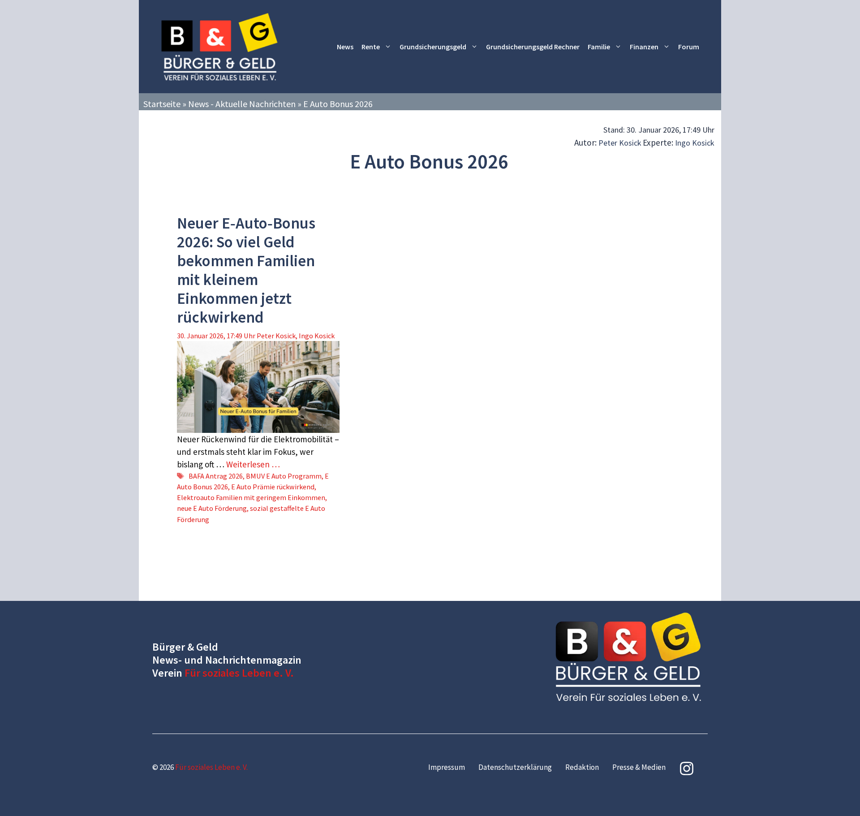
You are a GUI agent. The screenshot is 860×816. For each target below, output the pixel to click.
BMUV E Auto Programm (284, 475)
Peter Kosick (619, 143)
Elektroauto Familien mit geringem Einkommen (251, 497)
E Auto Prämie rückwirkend (272, 486)
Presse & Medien (639, 767)
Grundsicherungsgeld (433, 46)
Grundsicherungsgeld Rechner (533, 46)
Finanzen (644, 46)
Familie (599, 46)
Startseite (162, 103)
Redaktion (582, 767)
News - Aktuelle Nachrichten (242, 103)
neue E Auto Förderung (212, 508)
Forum (688, 46)
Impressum (446, 767)
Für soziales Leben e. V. (239, 673)
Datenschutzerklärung (515, 767)
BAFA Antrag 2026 (216, 475)
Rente (370, 46)
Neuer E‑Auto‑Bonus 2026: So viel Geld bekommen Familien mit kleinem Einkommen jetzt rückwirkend (246, 270)
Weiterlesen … (253, 464)
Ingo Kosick (694, 143)
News (345, 46)
